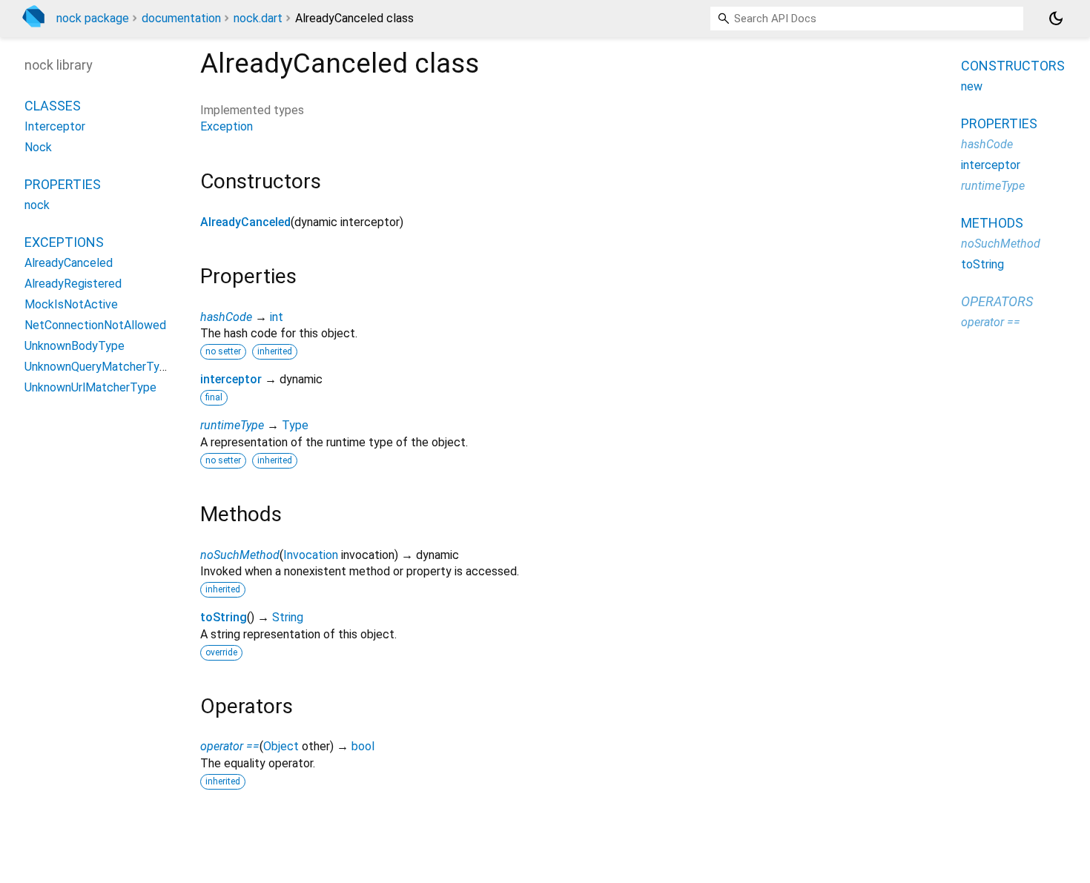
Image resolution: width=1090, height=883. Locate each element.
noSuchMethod (240, 555)
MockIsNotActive (71, 304)
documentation (181, 18)
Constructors (1013, 65)
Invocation (310, 555)
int (276, 317)
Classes (52, 105)
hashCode (226, 317)
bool (362, 746)
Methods (992, 223)
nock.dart (258, 18)
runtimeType (232, 425)
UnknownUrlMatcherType (90, 387)
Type (295, 425)
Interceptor (54, 126)
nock (37, 205)
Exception (226, 126)
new (971, 86)
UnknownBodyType (74, 346)
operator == (230, 746)
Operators (997, 301)
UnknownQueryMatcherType (98, 367)
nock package (92, 18)
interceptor (231, 379)
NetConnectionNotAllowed (95, 325)
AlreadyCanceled (245, 222)
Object (281, 746)
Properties (62, 184)
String (287, 617)
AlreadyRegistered (73, 284)
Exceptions (64, 242)
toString (223, 617)
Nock (38, 147)
